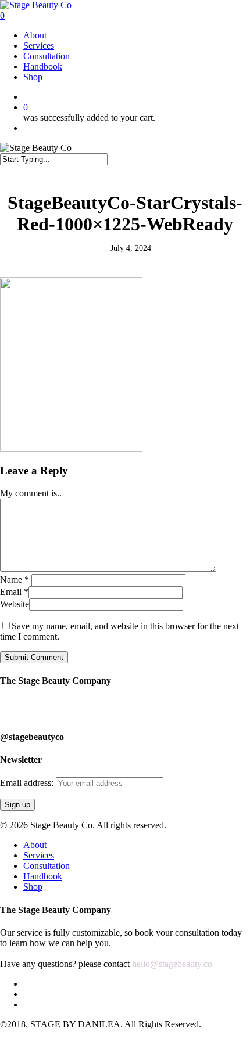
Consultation (46, 866)
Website (14, 604)
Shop (32, 887)
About (35, 845)
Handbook (42, 876)
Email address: (28, 783)
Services (38, 855)
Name (14, 580)
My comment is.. (31, 493)
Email (14, 592)
